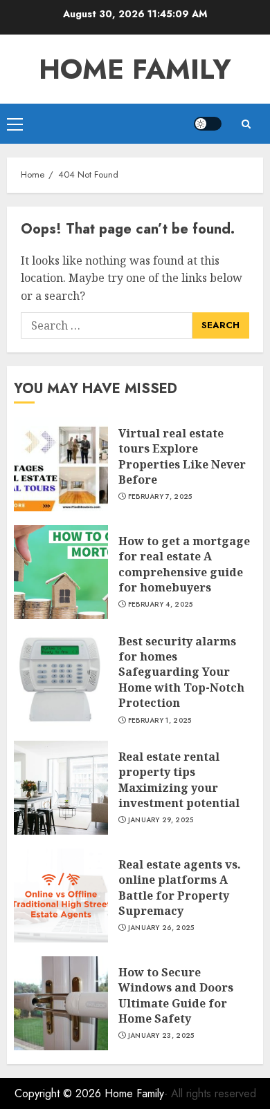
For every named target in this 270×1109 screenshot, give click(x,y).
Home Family (135, 69)
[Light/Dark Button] (208, 124)
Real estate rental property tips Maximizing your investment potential (179, 780)
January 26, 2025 (161, 928)
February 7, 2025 (160, 497)
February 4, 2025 (160, 604)
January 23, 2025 (161, 1036)
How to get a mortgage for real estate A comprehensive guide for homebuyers (184, 564)
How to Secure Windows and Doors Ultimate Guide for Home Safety (175, 995)
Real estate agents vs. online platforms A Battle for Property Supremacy (179, 887)
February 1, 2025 (160, 721)
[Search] (245, 124)
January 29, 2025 (161, 820)
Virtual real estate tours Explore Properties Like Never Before (182, 456)
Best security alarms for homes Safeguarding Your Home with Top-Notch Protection (181, 672)
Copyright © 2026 (60, 1093)
